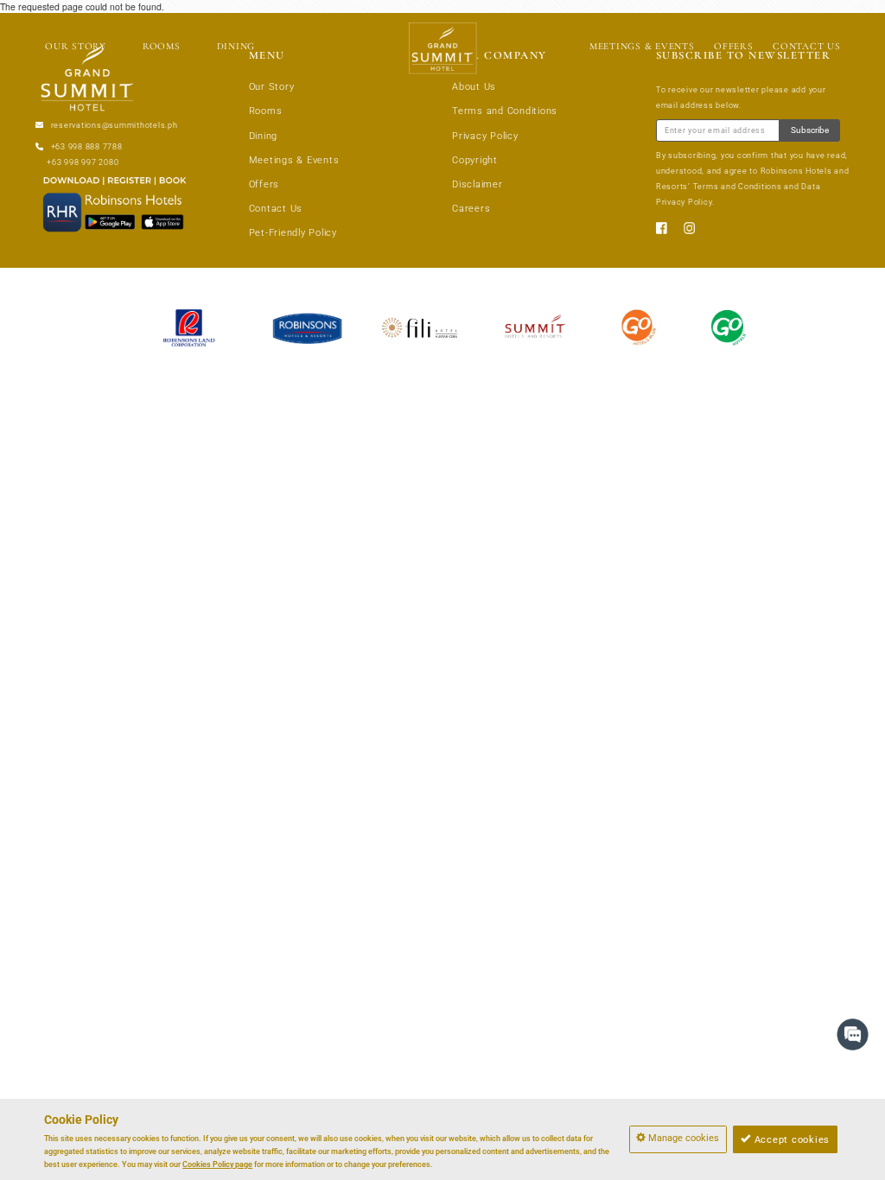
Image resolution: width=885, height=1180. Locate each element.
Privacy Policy (485, 136)
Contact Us (276, 208)
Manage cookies (682, 1138)
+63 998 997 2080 (82, 162)
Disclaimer (477, 184)
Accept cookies (790, 1139)
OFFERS (734, 46)
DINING (236, 46)
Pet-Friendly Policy (293, 232)
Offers (264, 184)
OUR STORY (75, 46)
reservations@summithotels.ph (114, 125)
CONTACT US (807, 46)
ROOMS (162, 46)
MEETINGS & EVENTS (642, 46)
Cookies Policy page (217, 1164)
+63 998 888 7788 (87, 147)
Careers (471, 208)
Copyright (475, 160)
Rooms (266, 111)
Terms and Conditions (504, 111)
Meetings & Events (294, 160)
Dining (263, 136)
